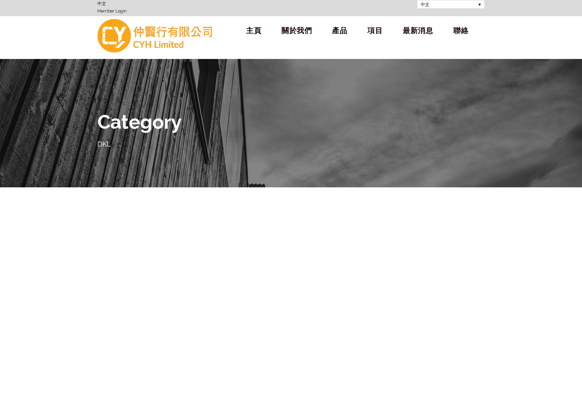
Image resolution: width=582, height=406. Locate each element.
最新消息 (418, 30)
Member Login (112, 10)
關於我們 (297, 30)
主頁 (253, 30)
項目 (375, 30)
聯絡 (460, 30)
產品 (339, 30)
